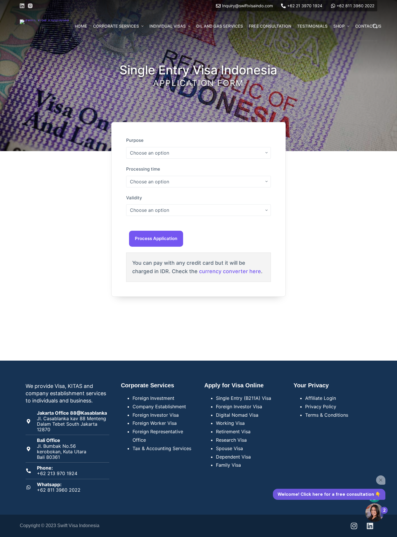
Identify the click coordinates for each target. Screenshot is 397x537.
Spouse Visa (229, 448)
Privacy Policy (320, 406)
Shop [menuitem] (339, 26)
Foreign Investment (153, 398)
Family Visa (228, 465)
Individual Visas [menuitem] (167, 26)
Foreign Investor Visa (156, 415)
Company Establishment (159, 406)
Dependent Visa (233, 457)
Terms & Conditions (326, 415)
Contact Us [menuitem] (368, 26)
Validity (134, 198)
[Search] (375, 26)
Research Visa (231, 440)
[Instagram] (30, 5)
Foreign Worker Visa (155, 423)
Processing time (143, 169)
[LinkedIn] (22, 5)
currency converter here (230, 271)
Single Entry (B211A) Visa (243, 398)
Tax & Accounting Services (162, 448)
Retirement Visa (233, 431)
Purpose (135, 140)
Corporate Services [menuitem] (116, 26)
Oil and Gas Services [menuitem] (219, 26)
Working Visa (230, 423)
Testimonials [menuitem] (312, 26)
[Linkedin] (370, 525)
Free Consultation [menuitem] (270, 26)
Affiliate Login (320, 398)
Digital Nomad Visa (237, 415)
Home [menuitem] (81, 26)
